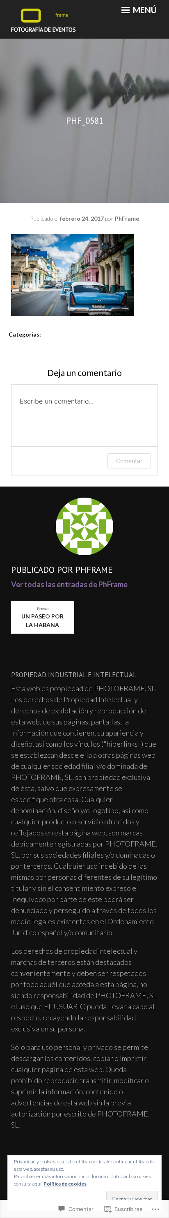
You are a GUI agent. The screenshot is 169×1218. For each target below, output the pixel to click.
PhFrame (127, 218)
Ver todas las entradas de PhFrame (69, 584)
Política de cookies (65, 1184)
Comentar (129, 460)
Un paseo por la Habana (42, 617)
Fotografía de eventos (43, 29)
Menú (144, 10)
